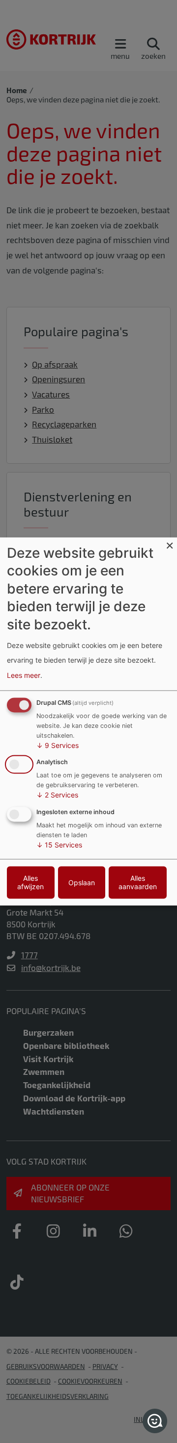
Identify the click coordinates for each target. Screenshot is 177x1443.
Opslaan (81, 882)
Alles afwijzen (30, 882)
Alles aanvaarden (137, 882)
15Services (59, 845)
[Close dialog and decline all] (169, 543)
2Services (57, 795)
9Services (57, 745)
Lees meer (23, 675)
